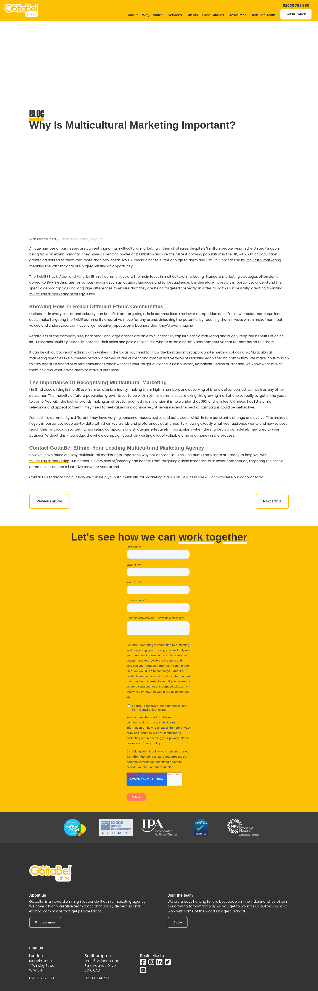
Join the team (180, 895)
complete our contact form (239, 477)
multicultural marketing (261, 260)
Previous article (49, 501)
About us (37, 895)
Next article (272, 501)
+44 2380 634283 (195, 477)
